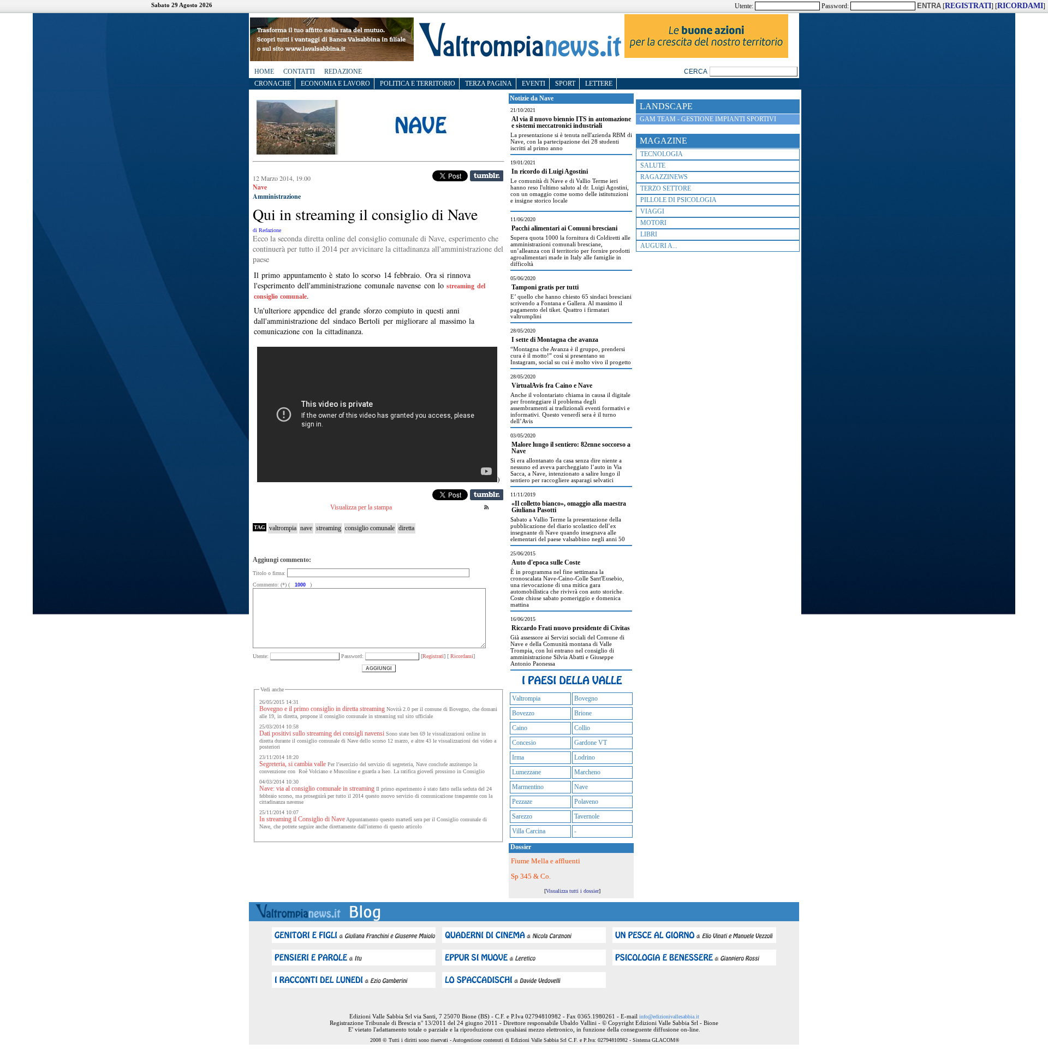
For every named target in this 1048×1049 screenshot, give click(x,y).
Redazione (343, 71)
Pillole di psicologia (678, 200)
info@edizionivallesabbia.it (669, 1017)
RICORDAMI (1020, 6)
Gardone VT (590, 742)
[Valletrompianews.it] (519, 56)
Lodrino (584, 757)
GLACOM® (666, 1040)
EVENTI (533, 83)
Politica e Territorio (417, 83)
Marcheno (587, 772)
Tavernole (586, 816)
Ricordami (461, 656)
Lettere (598, 83)
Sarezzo (522, 816)
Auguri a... (658, 246)
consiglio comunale (370, 528)
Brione (583, 713)
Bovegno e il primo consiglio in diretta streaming (322, 709)
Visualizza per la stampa (361, 507)
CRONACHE (272, 83)
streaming (328, 528)
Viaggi (652, 211)
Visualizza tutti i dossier (572, 891)
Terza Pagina (488, 83)
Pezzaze (522, 801)
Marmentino (528, 787)
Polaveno (586, 801)
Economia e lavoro (335, 83)
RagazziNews (664, 177)
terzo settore (665, 188)
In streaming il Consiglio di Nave (302, 819)
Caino (519, 728)
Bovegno (586, 698)
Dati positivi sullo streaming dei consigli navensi (321, 733)
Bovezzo (523, 713)
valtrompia (282, 528)
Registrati (433, 656)
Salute (652, 165)
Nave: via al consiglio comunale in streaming (316, 788)
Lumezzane (526, 772)
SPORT (565, 83)
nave (306, 528)
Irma (518, 757)
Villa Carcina (528, 831)
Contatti (299, 71)
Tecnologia (661, 154)
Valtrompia (526, 698)
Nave (581, 787)
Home (264, 71)
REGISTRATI (968, 6)
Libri (648, 234)
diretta (406, 528)
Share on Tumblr (486, 175)
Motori (653, 223)
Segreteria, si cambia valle (292, 764)
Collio (582, 728)
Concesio (524, 742)
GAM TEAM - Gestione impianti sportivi (708, 119)
